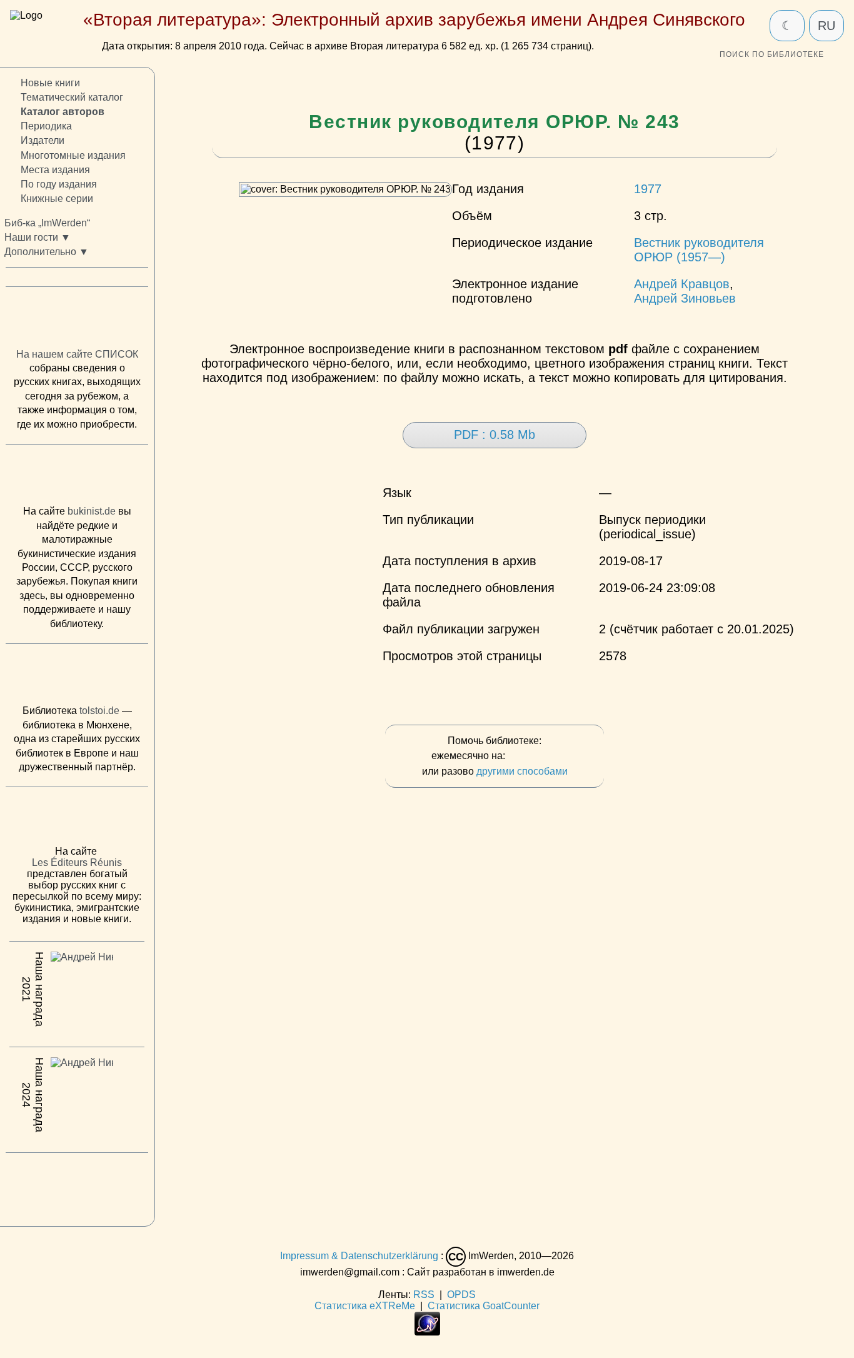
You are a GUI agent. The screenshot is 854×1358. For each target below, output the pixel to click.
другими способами (522, 771)
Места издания (55, 169)
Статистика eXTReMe (364, 1305)
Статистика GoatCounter (484, 1305)
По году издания (59, 184)
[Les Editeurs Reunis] (76, 820)
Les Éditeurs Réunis (77, 863)
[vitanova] (77, 1187)
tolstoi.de (99, 711)
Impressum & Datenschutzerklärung (359, 1255)
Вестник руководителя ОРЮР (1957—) (699, 250)
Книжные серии (57, 198)
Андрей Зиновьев (685, 298)
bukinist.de (92, 511)
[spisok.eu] (76, 321)
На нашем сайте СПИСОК (77, 354)
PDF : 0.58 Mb (494, 434)
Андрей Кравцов (682, 284)
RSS (424, 1294)
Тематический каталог (72, 98)
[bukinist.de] (76, 478)
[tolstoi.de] (76, 677)
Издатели (42, 141)
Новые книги (50, 83)
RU (826, 26)
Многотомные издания (73, 155)
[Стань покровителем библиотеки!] (533, 756)
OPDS (461, 1294)
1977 (647, 189)
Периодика (46, 126)
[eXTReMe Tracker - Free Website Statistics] (427, 1332)
